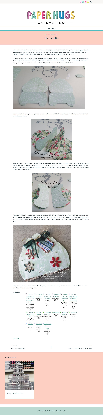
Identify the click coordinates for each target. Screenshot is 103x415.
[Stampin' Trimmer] (38, 314)
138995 (38, 330)
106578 (38, 300)
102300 (56, 315)
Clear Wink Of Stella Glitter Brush (47, 331)
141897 (47, 333)
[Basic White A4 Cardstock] (56, 295)
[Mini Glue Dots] (30, 325)
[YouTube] (88, 2)
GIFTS (18, 338)
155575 (47, 304)
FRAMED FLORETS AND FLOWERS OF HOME (80, 347)
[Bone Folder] (56, 313)
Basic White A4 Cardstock (55, 299)
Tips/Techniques (54, 34)
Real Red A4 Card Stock (38, 299)
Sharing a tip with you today (18, 347)
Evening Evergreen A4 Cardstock (47, 302)
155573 (73, 307)
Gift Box (47, 34)
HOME (48, 28)
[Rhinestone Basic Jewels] (47, 314)
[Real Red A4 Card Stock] (38, 295)
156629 (64, 306)
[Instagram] (83, 2)
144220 (47, 318)
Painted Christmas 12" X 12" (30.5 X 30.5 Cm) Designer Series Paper (30, 306)
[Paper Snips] (73, 313)
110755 (64, 318)
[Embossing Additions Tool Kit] (30, 315)
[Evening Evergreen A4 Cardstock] (47, 296)
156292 (30, 309)
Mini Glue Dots (30, 327)
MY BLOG (53, 28)
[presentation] (19, 375)
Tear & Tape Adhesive (38, 328)
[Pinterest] (85, 2)
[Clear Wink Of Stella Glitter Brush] (47, 326)
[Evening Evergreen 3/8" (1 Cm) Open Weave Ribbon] (73, 297)
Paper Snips (73, 314)
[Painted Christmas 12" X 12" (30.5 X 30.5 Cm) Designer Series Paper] (30, 298)
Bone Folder (56, 314)
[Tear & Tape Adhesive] (38, 325)
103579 (73, 315)
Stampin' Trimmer (38, 316)
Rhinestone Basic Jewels (47, 317)
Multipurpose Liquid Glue (64, 317)
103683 (30, 328)
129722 (38, 317)
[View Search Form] (91, 2)
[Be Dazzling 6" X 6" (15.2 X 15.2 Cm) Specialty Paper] (64, 297)
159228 (56, 300)
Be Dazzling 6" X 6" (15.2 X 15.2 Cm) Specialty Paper (64, 304)
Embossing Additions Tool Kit (30, 319)
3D (14, 338)
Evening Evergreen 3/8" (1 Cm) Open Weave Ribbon (73, 304)
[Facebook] (80, 2)
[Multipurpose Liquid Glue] (64, 314)
